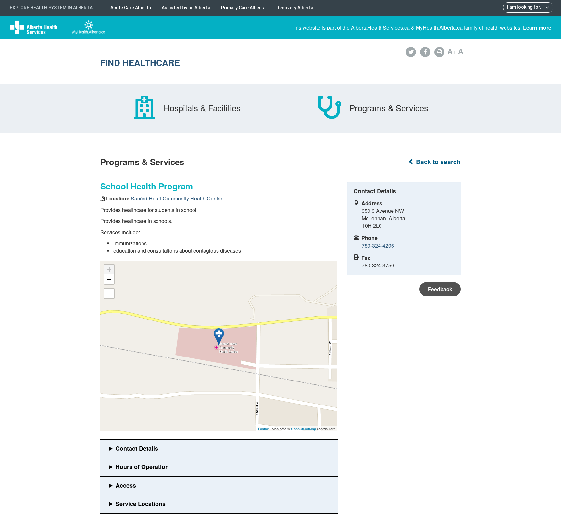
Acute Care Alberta (130, 7)
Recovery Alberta (294, 7)
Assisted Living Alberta (186, 7)
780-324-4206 (378, 245)
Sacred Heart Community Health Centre (176, 198)
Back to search (437, 161)
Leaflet (263, 428)
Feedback (440, 289)
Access (126, 485)
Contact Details (137, 448)
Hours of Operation (142, 467)
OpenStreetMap (303, 428)
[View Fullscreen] (109, 293)
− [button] (109, 279)
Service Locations (141, 504)
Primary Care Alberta (243, 7)
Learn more (537, 27)
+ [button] (109, 269)
